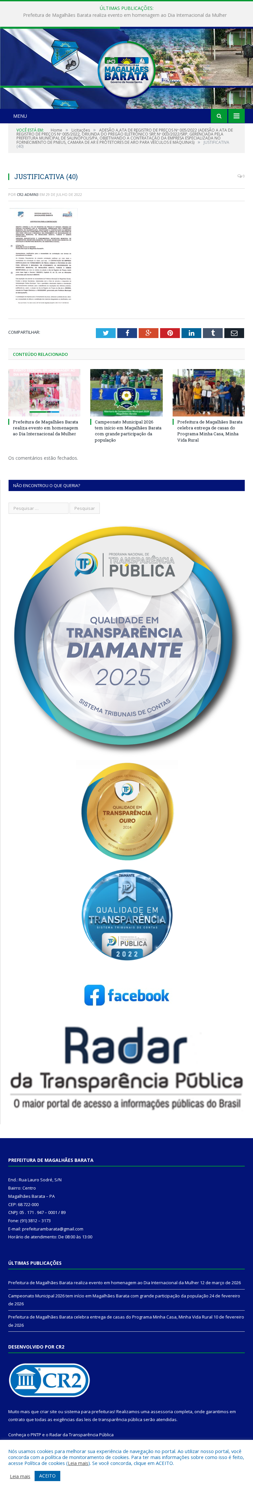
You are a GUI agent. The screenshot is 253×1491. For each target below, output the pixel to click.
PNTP (36, 1435)
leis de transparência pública (113, 1419)
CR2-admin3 (28, 194)
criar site (48, 1411)
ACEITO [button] (47, 1476)
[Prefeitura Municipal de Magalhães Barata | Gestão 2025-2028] (126, 68)
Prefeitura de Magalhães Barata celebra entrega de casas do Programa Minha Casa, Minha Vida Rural (209, 431)
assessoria (162, 1411)
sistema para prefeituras (89, 1411)
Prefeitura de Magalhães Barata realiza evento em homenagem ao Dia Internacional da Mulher (45, 428)
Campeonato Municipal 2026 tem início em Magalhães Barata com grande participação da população (124, 15)
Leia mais (78, 1463)
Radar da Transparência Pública (81, 1435)
